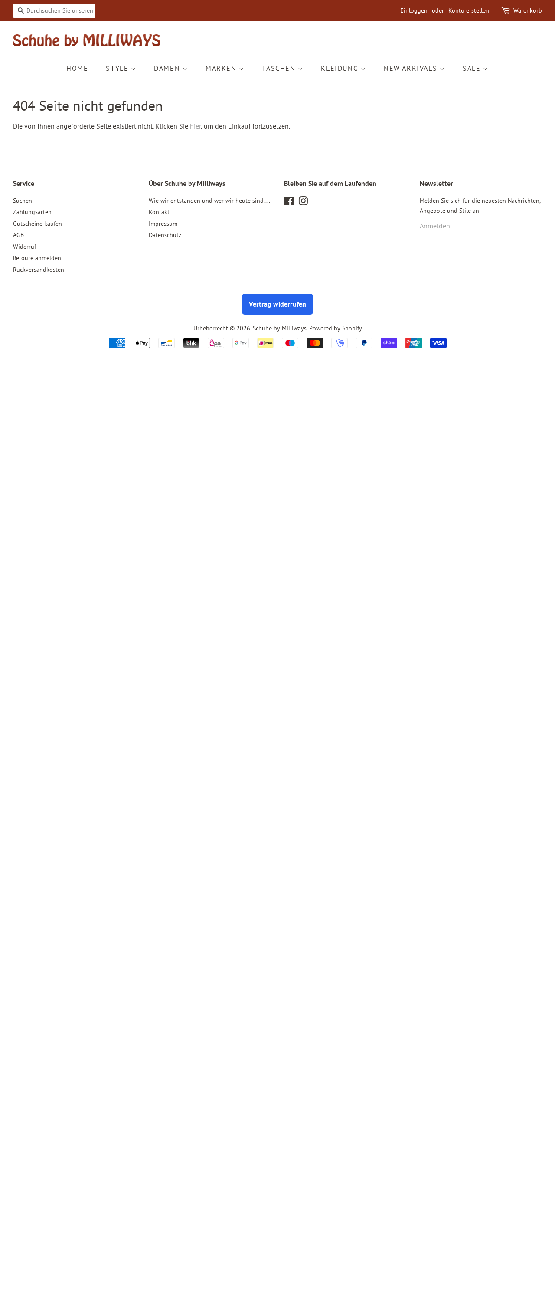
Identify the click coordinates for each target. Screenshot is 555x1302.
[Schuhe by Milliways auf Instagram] (303, 203)
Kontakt (159, 212)
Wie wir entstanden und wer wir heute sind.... (209, 200)
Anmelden (435, 225)
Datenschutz (165, 235)
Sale (473, 68)
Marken (222, 68)
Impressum (163, 223)
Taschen (280, 68)
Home (77, 68)
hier (195, 126)
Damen (168, 68)
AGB (18, 235)
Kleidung (340, 68)
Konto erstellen (468, 10)
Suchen (22, 200)
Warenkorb (527, 10)
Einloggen (414, 10)
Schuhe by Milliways (280, 328)
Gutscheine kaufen (37, 223)
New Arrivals (412, 68)
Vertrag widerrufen (277, 304)
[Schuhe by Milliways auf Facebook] (289, 203)
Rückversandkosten (38, 270)
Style (118, 68)
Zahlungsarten (32, 212)
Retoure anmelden (37, 258)
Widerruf (24, 247)
